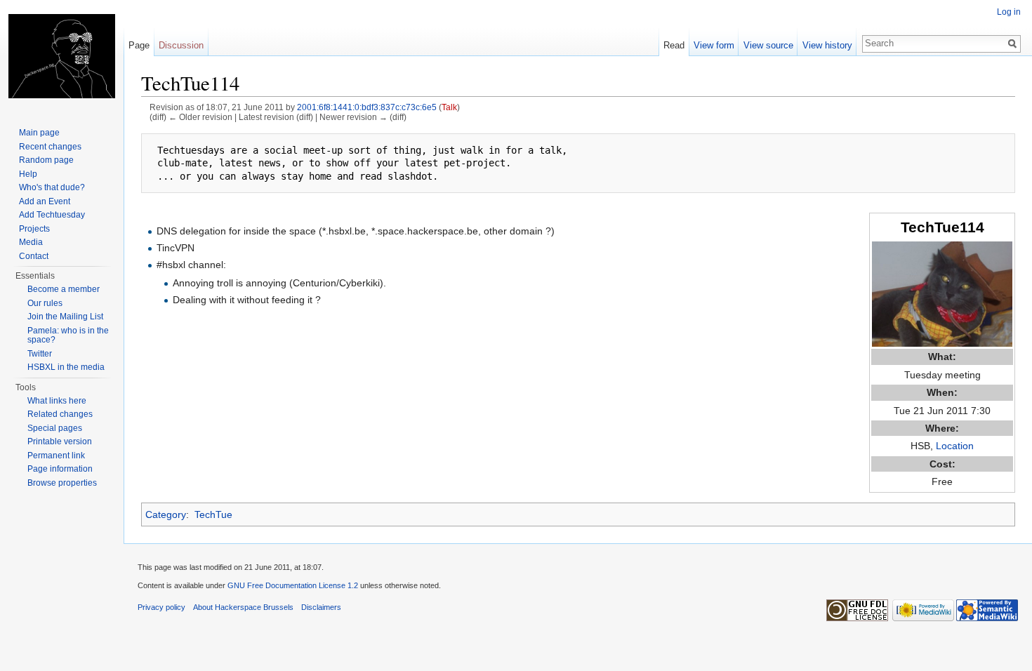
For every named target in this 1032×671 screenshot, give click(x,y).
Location (955, 445)
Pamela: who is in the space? (68, 335)
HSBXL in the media (66, 367)
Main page (39, 133)
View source (768, 45)
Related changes (60, 414)
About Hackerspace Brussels (243, 607)
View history (827, 45)
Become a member (63, 289)
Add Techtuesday (52, 215)
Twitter (39, 354)
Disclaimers (321, 607)
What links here (56, 401)
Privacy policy (161, 607)
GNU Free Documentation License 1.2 (292, 585)
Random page (46, 160)
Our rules (44, 303)
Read (673, 45)
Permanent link (56, 455)
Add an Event (44, 201)
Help (28, 174)
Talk (449, 107)
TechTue (213, 514)
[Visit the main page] (62, 56)
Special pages (54, 428)
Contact (33, 256)
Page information (60, 469)
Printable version (59, 441)
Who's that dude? (52, 187)
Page (139, 45)
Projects (34, 229)
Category (165, 514)
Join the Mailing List (65, 316)
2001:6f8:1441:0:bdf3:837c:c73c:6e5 (367, 107)
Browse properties (62, 483)
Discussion (181, 45)
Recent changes (50, 147)
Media (31, 242)
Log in (1009, 12)
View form (714, 45)
